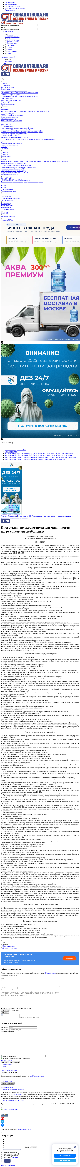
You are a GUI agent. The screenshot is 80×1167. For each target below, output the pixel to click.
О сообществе (6, 196)
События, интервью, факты (10, 94)
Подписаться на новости (13, 6)
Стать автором (10, 10)
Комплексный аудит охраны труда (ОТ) (15, 163)
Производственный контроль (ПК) (13, 169)
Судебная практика (7, 104)
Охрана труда (5, 89)
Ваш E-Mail (5, 1030)
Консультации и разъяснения (11, 100)
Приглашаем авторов (8, 191)
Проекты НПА (6, 102)
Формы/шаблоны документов (11, 121)
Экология (4, 149)
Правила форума (7, 189)
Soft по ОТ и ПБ (13, 41)
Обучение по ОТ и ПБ (9, 135)
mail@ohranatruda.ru (37, 1076)
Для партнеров (6, 156)
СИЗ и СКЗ (5, 141)
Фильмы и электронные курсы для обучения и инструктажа (22, 182)
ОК (7, 1161)
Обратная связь (10, 2)
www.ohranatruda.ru (24, 1129)
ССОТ (9, 53)
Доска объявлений (7, 209)
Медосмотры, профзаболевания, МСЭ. (14, 137)
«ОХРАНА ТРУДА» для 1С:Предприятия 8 (16, 180)
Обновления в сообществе (10, 198)
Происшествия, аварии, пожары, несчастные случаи (19, 96)
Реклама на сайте (11, 4)
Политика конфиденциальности (12, 1089)
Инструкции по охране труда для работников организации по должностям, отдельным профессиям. (40, 457)
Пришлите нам (50, 973)
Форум (9, 49)
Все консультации (7, 126)
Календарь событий (12, 37)
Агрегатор (10, 45)
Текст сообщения (7, 1032)
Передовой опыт (7, 98)
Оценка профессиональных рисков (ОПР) (16, 165)
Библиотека (11, 39)
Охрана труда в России (9, 1070)
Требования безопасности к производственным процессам (21, 132)
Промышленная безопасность (11, 143)
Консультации (12, 43)
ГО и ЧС (4, 147)
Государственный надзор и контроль (14, 91)
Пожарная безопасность (9, 145)
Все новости (5, 85)
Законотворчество (7, 87)
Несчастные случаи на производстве (14, 134)
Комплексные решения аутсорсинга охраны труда (18, 167)
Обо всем (4, 106)
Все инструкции (11, 452)
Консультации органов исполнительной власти (17, 128)
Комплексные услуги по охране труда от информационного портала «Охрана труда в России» (34, 161)
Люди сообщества (7, 200)
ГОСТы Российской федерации (12, 115)
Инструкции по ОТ (8, 113)
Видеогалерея (6, 207)
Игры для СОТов (7, 220)
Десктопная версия (8, 1083)
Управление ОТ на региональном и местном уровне (19, 93)
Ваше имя (5, 1027)
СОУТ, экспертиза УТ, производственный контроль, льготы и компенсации (28, 139)
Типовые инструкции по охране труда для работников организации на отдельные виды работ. (38, 455)
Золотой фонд (12, 51)
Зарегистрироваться (8, 1165)
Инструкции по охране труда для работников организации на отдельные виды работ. (35, 459)
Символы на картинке (9, 1056)
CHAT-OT (4, 213)
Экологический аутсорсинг (10, 174)
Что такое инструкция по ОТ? (15, 450)
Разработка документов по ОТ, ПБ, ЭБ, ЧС (16, 173)
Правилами (17, 1095)
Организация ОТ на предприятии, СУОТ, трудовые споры (21, 130)
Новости (10, 35)
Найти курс (69, 958)
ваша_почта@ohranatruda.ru (15, 8)
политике (14, 1157)
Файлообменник (7, 206)
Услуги (9, 47)
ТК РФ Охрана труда (8, 119)
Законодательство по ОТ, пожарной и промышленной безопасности (25, 111)
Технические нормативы (9, 117)
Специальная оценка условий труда (13, 171)
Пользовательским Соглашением (12, 1100)
